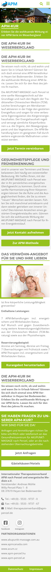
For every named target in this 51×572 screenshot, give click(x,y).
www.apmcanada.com (14, 544)
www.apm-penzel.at (13, 558)
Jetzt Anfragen (25, 453)
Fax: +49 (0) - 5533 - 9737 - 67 (22, 503)
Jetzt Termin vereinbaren (25, 148)
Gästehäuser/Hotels (25, 463)
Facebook (5, 529)
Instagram (19, 529)
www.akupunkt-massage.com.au (20, 539)
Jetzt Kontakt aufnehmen (25, 232)
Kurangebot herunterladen (25, 365)
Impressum (36, 569)
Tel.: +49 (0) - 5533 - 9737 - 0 (21, 499)
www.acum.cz (9, 548)
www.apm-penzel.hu (13, 553)
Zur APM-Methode (26, 243)
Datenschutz (15, 569)
